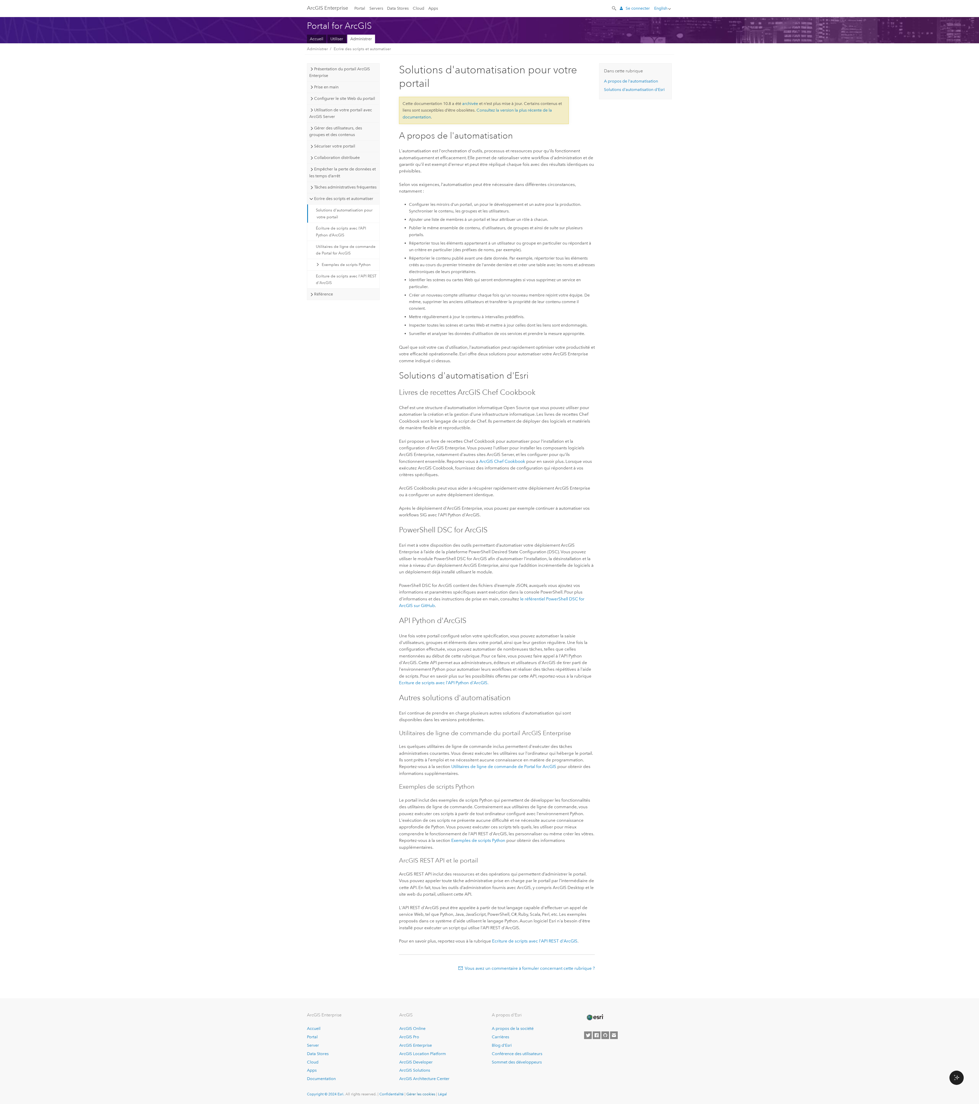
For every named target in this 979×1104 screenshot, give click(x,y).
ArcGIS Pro (409, 1036)
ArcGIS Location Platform (422, 1053)
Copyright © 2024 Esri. (325, 1094)
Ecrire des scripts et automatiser (362, 49)
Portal (359, 8)
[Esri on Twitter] (588, 1035)
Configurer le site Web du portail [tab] (344, 98)
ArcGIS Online (412, 1028)
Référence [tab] (323, 294)
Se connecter (638, 8)
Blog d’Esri (502, 1045)
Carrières (500, 1036)
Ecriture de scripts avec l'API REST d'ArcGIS (346, 279)
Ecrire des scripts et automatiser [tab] (343, 198)
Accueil (316, 38)
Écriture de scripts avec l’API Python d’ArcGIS (341, 231)
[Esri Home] (595, 1017)
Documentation (321, 1078)
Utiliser (336, 38)
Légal (442, 1094)
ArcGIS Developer (416, 1062)
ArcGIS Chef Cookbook (502, 461)
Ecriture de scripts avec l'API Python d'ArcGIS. (443, 682)
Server (313, 1045)
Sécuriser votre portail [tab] (334, 146)
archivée (470, 103)
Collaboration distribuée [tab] (337, 157)
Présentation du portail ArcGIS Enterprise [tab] (339, 72)
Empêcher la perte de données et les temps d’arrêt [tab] (342, 172)
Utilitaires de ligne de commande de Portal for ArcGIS (346, 249)
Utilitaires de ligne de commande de (503, 766)
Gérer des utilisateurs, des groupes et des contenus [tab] (335, 131)
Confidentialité (391, 1094)
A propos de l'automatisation (631, 81)
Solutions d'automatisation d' (634, 89)
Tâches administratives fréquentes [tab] (345, 187)
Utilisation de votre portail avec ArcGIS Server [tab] (340, 113)
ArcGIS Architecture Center (424, 1078)
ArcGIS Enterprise (415, 1045)
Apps (433, 8)
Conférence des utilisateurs (517, 1053)
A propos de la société (513, 1028)
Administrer (361, 38)
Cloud (418, 8)
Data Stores (398, 8)
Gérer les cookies (420, 1094)
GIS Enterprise (327, 8)
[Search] (614, 8)
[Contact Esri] (614, 1035)
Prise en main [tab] (326, 87)
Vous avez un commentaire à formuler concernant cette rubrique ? (530, 968)
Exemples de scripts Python (346, 264)
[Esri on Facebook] (596, 1035)
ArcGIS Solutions (414, 1070)
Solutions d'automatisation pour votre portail (344, 213)
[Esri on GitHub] (605, 1035)
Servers (376, 8)
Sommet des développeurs (517, 1062)
